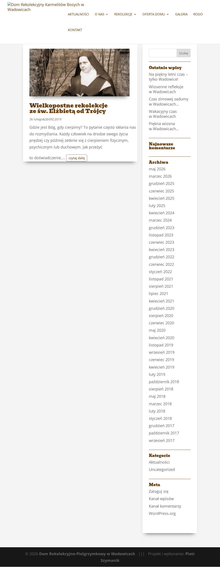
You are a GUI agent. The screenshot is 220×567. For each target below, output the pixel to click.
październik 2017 (164, 432)
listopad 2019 (161, 345)
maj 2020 (157, 330)
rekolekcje (123, 14)
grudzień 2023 (161, 227)
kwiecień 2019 (161, 367)
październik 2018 (164, 381)
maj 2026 (157, 168)
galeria (181, 14)
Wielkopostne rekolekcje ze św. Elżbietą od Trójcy (68, 108)
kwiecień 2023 (161, 249)
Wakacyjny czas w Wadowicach (163, 114)
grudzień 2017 (161, 425)
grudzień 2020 (161, 308)
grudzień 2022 (161, 256)
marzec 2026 (160, 176)
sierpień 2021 (161, 286)
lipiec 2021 (158, 293)
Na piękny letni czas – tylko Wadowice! (168, 77)
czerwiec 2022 (161, 264)
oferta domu (153, 14)
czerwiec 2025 (161, 191)
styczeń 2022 (160, 271)
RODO (198, 14)
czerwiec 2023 (161, 242)
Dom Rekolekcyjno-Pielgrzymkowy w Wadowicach (87, 553)
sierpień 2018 (161, 389)
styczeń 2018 (160, 418)
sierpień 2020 (161, 315)
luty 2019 (157, 374)
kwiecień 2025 (161, 198)
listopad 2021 (161, 278)
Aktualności (78, 14)
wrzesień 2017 (161, 440)
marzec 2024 (160, 220)
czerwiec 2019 (161, 359)
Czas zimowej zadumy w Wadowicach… (168, 101)
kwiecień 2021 (161, 301)
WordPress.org (162, 513)
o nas (99, 14)
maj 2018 (157, 396)
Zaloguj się (158, 491)
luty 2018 (157, 411)
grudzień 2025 (161, 183)
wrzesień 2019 (161, 352)
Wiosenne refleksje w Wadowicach (166, 89)
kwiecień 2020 (161, 337)
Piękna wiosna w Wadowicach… (164, 126)
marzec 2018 (160, 403)
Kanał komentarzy (165, 506)
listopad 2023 (161, 234)
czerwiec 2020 (161, 322)
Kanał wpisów (161, 498)
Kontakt (75, 30)
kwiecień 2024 (161, 212)
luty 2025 (157, 205)
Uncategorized (162, 469)
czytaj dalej (77, 158)
